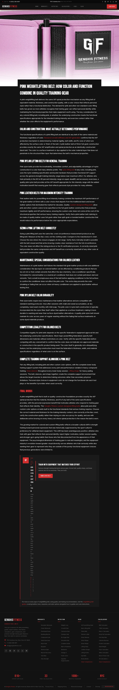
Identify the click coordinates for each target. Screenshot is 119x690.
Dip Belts (83, 655)
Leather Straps (85, 649)
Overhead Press (45, 631)
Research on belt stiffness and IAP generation (62, 138)
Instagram (33, 584)
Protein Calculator (104, 643)
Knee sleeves (32, 371)
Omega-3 (64, 652)
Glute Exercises (45, 640)
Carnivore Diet (65, 631)
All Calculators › (103, 658)
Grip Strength (45, 658)
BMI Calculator (103, 625)
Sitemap (97, 686)
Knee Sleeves (85, 637)
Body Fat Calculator (104, 634)
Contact (89, 686)
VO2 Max (43, 655)
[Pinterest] (110, 1)
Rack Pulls (44, 643)
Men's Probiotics (66, 646)
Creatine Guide (65, 643)
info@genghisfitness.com (14, 645)
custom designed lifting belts (81, 205)
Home (36, 6)
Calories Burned (103, 640)
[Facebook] (102, 1)
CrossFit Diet (65, 628)
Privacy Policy (49, 686)
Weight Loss (64, 625)
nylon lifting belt (68, 170)
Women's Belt (85, 634)
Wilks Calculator (103, 652)
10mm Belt (84, 631)
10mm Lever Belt (45, 476)
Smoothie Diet (65, 640)
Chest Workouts (45, 628)
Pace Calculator (103, 649)
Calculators (66, 6)
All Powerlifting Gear (87, 625)
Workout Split (45, 649)
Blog (82, 6)
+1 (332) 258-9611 (14, 1)
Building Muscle (45, 634)
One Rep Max (103, 637)
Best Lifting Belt (85, 628)
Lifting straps (74, 371)
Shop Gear (112, 6)
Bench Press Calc (104, 655)
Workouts (44, 6)
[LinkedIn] (113, 1)
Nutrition (55, 6)
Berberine (64, 649)
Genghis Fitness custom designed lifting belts (62, 406)
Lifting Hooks (85, 652)
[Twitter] (108, 1)
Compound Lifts (45, 637)
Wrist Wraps (84, 640)
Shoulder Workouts (46, 625)
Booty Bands (85, 658)
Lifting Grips (84, 646)
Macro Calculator (104, 631)
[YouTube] (116, 1)
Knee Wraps (84, 643)
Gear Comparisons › (87, 662)
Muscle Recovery (46, 652)
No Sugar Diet (65, 637)
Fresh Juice (64, 655)
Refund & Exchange (76, 686)
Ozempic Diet (65, 634)
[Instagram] (105, 1)
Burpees (43, 646)
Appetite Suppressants (65, 659)
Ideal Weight (102, 646)
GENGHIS (9, 6)
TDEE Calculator (103, 628)
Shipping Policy (62, 686)
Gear (75, 6)
